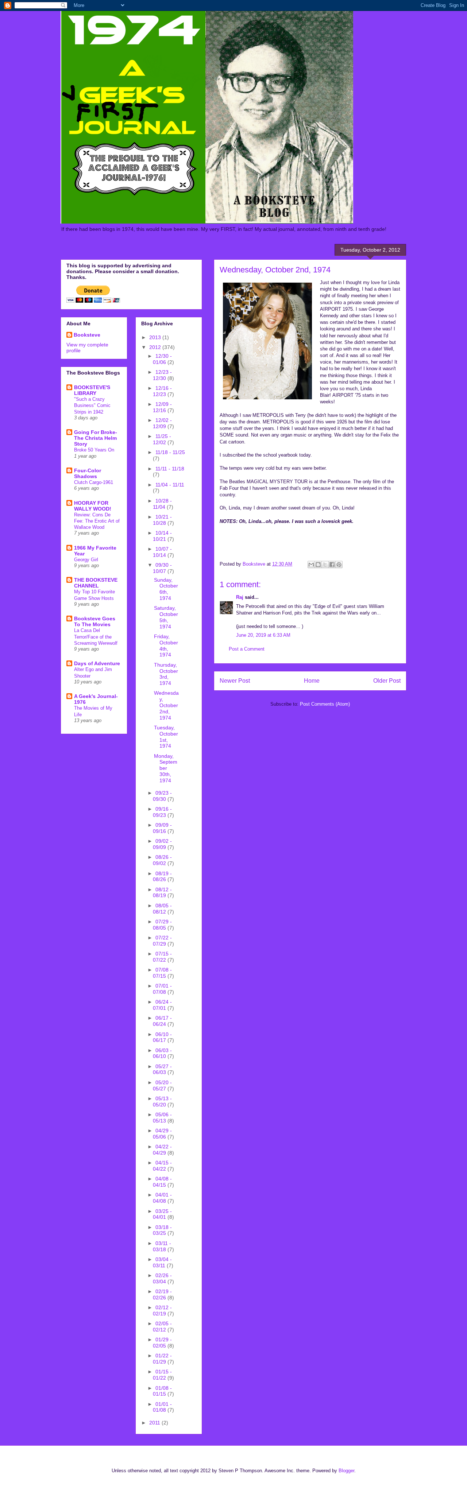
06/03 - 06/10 (162, 1053)
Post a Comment (247, 649)
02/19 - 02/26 (162, 1294)
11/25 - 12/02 (162, 439)
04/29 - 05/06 (162, 1134)
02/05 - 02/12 (162, 1327)
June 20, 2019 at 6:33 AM (263, 635)
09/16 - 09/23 (162, 812)
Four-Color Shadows (87, 473)
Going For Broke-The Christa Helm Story (95, 438)
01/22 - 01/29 (162, 1359)
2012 (155, 347)
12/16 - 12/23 (162, 391)
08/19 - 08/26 (162, 877)
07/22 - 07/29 (162, 941)
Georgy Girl (86, 559)
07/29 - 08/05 (162, 925)
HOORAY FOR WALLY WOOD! (92, 506)
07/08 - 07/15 (162, 973)
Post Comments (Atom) (325, 704)
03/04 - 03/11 (162, 1262)
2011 (155, 1423)
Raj (239, 597)
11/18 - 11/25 (170, 452)
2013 (155, 337)
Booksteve (87, 335)
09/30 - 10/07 (162, 568)
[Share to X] (325, 564)
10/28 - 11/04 (162, 504)
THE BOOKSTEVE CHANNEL (95, 583)
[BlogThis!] (318, 564)
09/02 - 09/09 (162, 844)
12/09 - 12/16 (162, 407)
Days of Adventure (97, 663)
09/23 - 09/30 (162, 796)
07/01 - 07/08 (162, 989)
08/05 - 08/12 (162, 909)
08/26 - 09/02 (162, 860)
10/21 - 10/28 (162, 520)
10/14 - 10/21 (162, 536)
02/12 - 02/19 (162, 1310)
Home (312, 681)
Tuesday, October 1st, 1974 (166, 737)
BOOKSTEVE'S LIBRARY (92, 390)
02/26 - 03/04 (162, 1278)
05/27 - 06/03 (162, 1069)
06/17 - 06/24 (162, 1021)
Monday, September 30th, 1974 (165, 768)
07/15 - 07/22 (162, 957)
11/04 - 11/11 (169, 485)
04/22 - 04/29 (162, 1150)
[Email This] (311, 564)
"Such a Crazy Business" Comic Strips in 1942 (92, 405)
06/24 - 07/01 (162, 1005)
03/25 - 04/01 (162, 1214)
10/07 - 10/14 (162, 552)
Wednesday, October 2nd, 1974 (166, 705)
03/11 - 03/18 (162, 1246)
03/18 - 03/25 (162, 1230)
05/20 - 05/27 (162, 1085)
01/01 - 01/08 (162, 1407)
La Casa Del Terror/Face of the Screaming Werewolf (95, 637)
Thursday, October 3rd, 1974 (166, 674)
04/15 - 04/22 (162, 1166)
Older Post (387, 681)
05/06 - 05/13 (162, 1118)
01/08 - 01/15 (162, 1391)
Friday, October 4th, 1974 (166, 645)
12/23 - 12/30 (162, 375)
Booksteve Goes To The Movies (94, 621)
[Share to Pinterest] (339, 564)
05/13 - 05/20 (162, 1102)
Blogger (346, 1470)
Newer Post (235, 681)
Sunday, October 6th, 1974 (166, 589)
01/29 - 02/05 (162, 1343)
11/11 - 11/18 (169, 469)
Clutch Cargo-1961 (93, 482)
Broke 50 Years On (94, 450)
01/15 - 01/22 (162, 1375)
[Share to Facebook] (332, 564)
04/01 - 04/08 (162, 1198)
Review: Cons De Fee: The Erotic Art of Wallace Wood (97, 521)
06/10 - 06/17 (162, 1037)
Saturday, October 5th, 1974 (166, 617)
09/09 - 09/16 (162, 828)
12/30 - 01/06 (162, 359)
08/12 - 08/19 (162, 893)
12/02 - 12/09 (162, 423)
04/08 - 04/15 (162, 1182)
